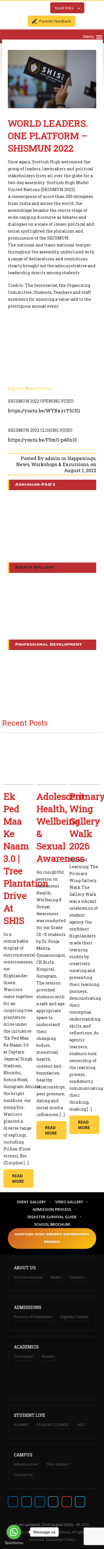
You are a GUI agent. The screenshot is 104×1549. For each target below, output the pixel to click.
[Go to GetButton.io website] (14, 1543)
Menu (88, 36)
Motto (56, 1277)
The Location (57, 1464)
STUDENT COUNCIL (52, 1424)
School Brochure (52, 1224)
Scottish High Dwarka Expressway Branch (52, 1238)
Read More (18, 1178)
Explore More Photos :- (31, 388)
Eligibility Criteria (74, 1316)
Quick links (64, 7)
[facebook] (13, 1501)
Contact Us (23, 1474)
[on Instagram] (40, 1501)
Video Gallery (69, 1201)
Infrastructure (26, 1464)
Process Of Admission (32, 1316)
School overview (28, 1277)
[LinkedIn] (53, 1501)
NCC (81, 1424)
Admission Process (52, 1209)
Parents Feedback (55, 21)
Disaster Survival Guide (52, 1216)
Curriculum (23, 1356)
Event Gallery (31, 1201)
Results (48, 1356)
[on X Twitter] (26, 1501)
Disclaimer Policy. (61, 1539)
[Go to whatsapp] (14, 1532)
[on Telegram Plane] (80, 1501)
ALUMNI (20, 1424)
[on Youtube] (67, 1501)
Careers (76, 1277)
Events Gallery (34, 567)
